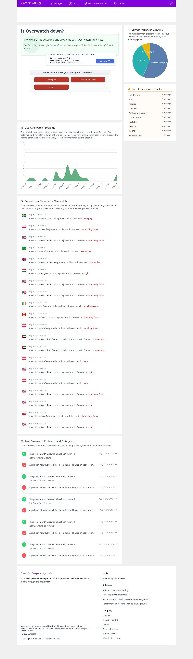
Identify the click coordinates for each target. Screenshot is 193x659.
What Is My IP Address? (114, 578)
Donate (106, 624)
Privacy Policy (109, 633)
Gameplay (51, 79)
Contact (106, 615)
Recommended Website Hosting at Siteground (125, 603)
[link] (171, 3)
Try (105, 61)
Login (51, 87)
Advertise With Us (111, 620)
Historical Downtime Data (115, 594)
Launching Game (88, 79)
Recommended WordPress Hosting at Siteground (126, 599)
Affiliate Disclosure (111, 638)
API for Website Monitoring (115, 590)
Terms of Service (110, 629)
